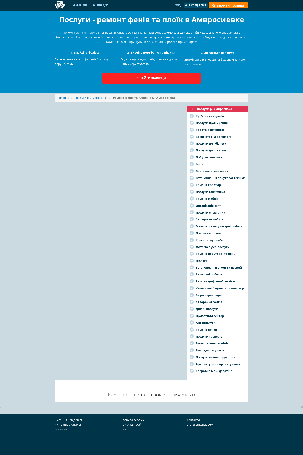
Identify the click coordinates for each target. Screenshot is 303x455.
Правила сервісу (132, 420)
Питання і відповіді (68, 420)
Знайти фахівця (151, 78)
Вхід (178, 5)
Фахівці (81, 5)
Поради (102, 5)
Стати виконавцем (200, 425)
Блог (124, 429)
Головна (63, 98)
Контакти (193, 420)
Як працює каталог (68, 425)
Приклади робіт (132, 425)
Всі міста (61, 429)
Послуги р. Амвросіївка (91, 98)
